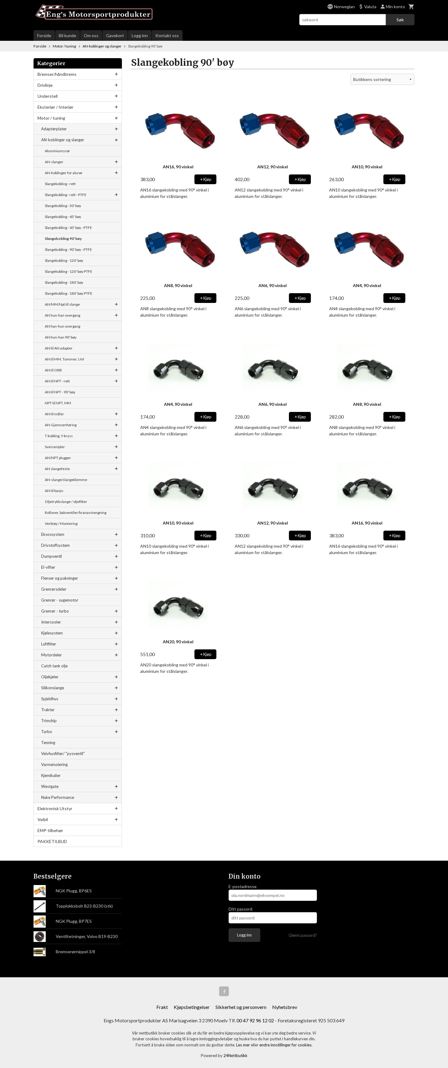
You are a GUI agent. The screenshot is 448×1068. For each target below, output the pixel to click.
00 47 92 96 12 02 (255, 1020)
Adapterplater (54, 128)
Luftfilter (48, 643)
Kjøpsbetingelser (192, 1007)
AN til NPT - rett (57, 381)
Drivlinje (45, 85)
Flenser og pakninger (59, 578)
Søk (400, 19)
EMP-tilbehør (50, 830)
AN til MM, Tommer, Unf (64, 359)
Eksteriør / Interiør (55, 107)
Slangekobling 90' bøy (63, 238)
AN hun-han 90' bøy (60, 337)
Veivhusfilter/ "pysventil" (63, 753)
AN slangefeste (57, 468)
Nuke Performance (57, 797)
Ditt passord (240, 909)
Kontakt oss (167, 35)
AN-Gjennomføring (60, 425)
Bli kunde (67, 35)
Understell (47, 96)
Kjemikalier (51, 775)
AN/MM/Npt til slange (62, 304)
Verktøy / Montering (61, 523)
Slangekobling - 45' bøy (63, 216)
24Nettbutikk (235, 1055)
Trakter (48, 709)
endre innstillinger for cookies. (285, 1044)
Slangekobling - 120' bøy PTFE (68, 271)
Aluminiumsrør (57, 151)
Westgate (50, 786)
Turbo (46, 731)
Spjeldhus (49, 698)
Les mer (243, 1044)
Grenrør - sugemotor (59, 600)
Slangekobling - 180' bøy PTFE (68, 293)
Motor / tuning (51, 118)
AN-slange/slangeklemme (66, 479)
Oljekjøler (50, 676)
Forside (44, 35)
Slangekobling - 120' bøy (64, 260)
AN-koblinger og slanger (62, 139)
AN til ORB (53, 370)
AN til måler (54, 414)
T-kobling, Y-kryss (59, 436)
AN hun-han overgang (62, 315)
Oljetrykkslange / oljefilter (66, 501)
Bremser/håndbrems (56, 74)
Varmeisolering (54, 764)
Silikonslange (52, 687)
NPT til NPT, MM (58, 403)
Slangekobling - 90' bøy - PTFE (68, 249)
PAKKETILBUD (52, 841)
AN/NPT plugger (58, 457)
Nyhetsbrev (284, 1007)
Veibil (42, 819)
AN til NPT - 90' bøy (60, 392)
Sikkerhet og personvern (240, 1007)
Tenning (48, 742)
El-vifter (48, 567)
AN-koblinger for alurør (64, 172)
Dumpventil (51, 556)
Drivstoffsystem (55, 545)
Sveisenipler (55, 446)
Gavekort (115, 35)
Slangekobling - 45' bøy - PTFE (68, 227)
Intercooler (51, 622)
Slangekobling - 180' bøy (64, 282)
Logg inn (140, 35)
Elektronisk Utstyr (54, 808)
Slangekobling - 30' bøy (63, 205)
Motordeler (51, 654)
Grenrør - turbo (55, 611)
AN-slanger (54, 162)
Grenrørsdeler (53, 589)
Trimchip (49, 720)
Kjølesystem (52, 633)
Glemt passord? (303, 935)
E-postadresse (243, 886)
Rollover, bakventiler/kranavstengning (75, 512)
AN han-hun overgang (62, 326)
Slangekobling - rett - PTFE (66, 194)
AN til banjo (54, 490)
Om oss (91, 35)
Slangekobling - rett (60, 183)
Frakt (162, 1007)
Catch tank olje (54, 665)
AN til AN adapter (59, 348)
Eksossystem (52, 534)
